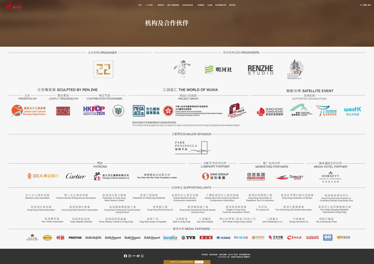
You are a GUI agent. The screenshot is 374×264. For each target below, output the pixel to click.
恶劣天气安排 (233, 254)
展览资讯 (160, 5)
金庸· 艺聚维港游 (173, 5)
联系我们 (205, 254)
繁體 (365, 5)
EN (361, 5)
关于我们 (149, 5)
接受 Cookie (199, 262)
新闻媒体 (201, 5)
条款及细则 (223, 254)
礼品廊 (209, 5)
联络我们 (232, 5)
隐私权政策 (213, 254)
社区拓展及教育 (187, 5)
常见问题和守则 (220, 5)
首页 (6, 3)
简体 (369, 5)
